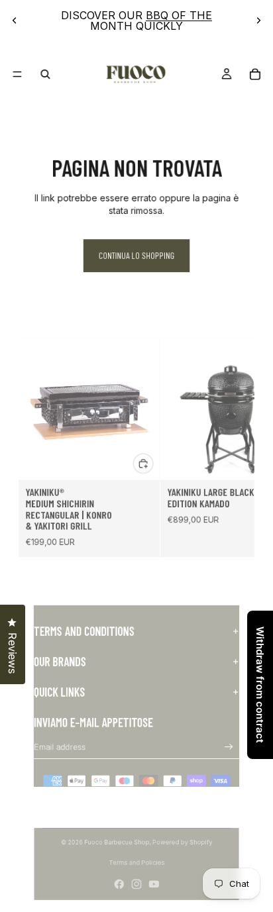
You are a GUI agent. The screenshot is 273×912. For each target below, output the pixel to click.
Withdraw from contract (260, 685)
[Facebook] (119, 884)
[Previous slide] (14, 20)
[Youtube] (154, 884)
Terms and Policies (137, 862)
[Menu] (17, 74)
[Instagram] (136, 884)
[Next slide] (258, 20)
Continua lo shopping (137, 255)
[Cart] (255, 74)
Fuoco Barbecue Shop (116, 842)
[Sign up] (228, 746)
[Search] (45, 74)
